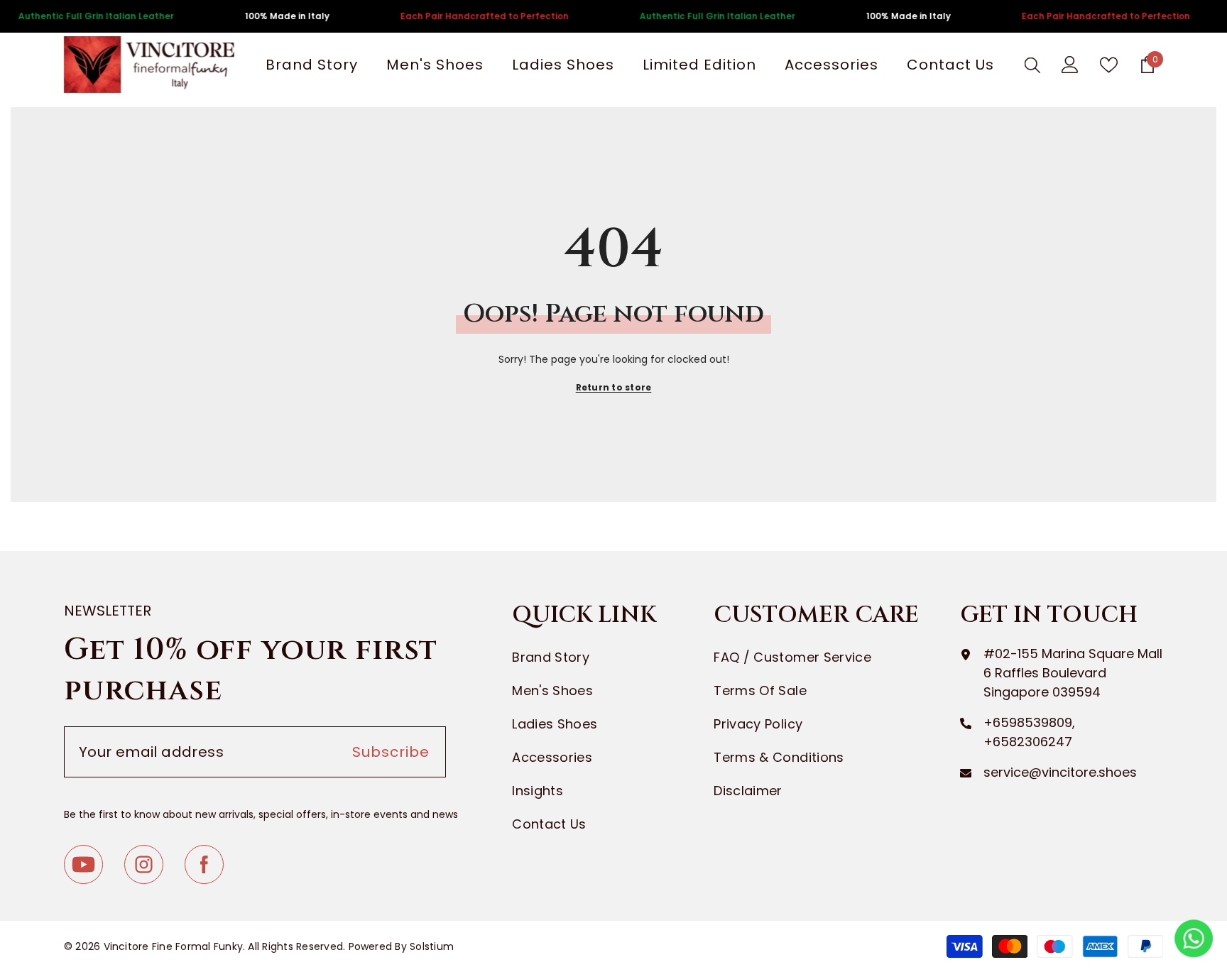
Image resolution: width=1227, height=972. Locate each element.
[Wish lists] (1109, 65)
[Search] (1032, 64)
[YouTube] (83, 864)
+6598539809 (1027, 722)
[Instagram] (143, 864)
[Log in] (1070, 64)
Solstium (432, 946)
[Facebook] (204, 864)
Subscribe (391, 752)
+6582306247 (1027, 741)
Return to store (614, 387)
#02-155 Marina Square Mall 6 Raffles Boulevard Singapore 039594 (1072, 673)
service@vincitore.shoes (1060, 772)
